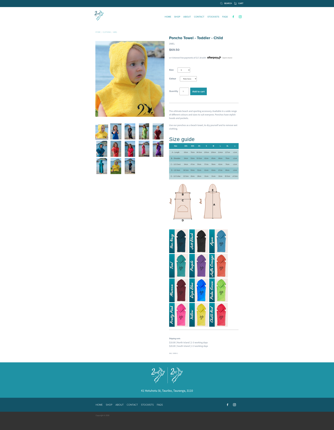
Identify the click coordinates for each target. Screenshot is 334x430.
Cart (240, 3)
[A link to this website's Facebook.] (233, 17)
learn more (227, 57)
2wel (115, 32)
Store (97, 32)
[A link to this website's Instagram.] (240, 17)
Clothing (107, 32)
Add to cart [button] (198, 91)
